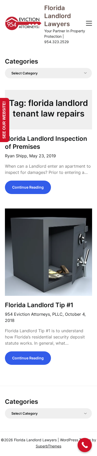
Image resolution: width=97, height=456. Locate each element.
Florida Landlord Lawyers (57, 16)
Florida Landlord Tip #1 (39, 305)
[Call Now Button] (85, 445)
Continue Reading (28, 187)
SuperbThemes (48, 446)
